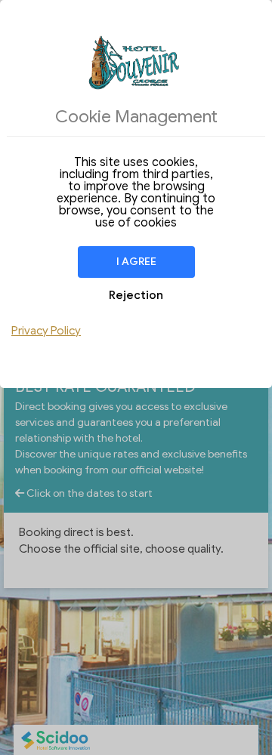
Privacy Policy (46, 330)
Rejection (136, 295)
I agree (136, 261)
